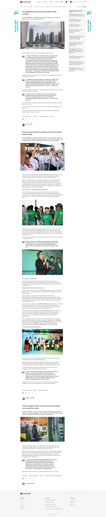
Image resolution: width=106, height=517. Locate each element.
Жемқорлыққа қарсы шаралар (51, 506)
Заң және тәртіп (36, 6)
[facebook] (74, 493)
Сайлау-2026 (65, 6)
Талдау (56, 1)
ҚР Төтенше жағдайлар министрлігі (52, 475)
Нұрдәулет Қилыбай (44, 116)
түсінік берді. (29, 104)
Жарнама (72, 504)
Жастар (34, 390)
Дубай (52, 116)
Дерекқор (42, 6)
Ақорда (25, 6)
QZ (72, 1)
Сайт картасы (73, 500)
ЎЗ (82, 1)
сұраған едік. (37, 112)
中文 (78, 1)
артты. (27, 108)
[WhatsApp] (26, 119)
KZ (70, 1)
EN (76, 1)
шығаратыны (51, 471)
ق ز (80, 1)
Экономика (22, 506)
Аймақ (41, 475)
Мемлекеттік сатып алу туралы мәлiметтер (54, 508)
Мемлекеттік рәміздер (50, 504)
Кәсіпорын (25, 475)
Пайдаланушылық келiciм (50, 500)
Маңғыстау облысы (27, 116)
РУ (74, 1)
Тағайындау (29, 6)
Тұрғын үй (35, 116)
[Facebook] (32, 119)
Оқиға (21, 500)
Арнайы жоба (48, 6)
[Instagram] (23, 119)
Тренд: (21, 6)
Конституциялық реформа (56, 6)
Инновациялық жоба (43, 390)
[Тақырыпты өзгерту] (67, 2)
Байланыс (72, 502)
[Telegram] (29, 119)
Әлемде (22, 508)
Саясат (21, 502)
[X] (35, 119)
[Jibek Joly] (79, 6)
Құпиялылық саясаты (49, 502)
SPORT (61, 1)
